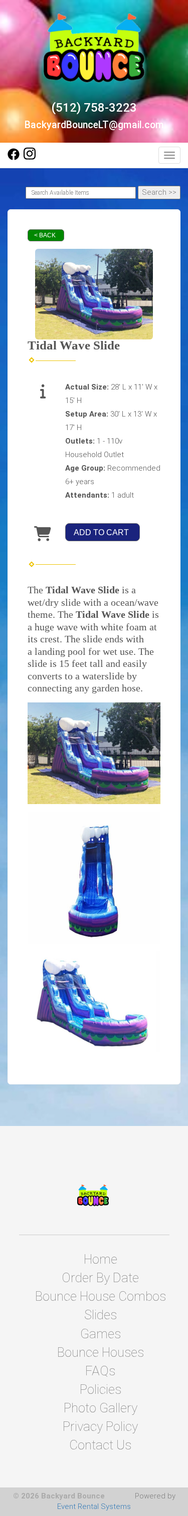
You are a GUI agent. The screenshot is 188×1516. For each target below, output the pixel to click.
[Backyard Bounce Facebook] (14, 157)
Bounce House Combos (100, 1296)
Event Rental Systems (94, 1506)
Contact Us (100, 1444)
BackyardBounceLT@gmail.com (94, 125)
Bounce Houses (100, 1352)
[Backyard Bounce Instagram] (30, 157)
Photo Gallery (100, 1407)
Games (100, 1333)
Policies (100, 1389)
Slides (100, 1314)
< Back (45, 235)
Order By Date (100, 1277)
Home (100, 1259)
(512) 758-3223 (94, 108)
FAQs (100, 1370)
